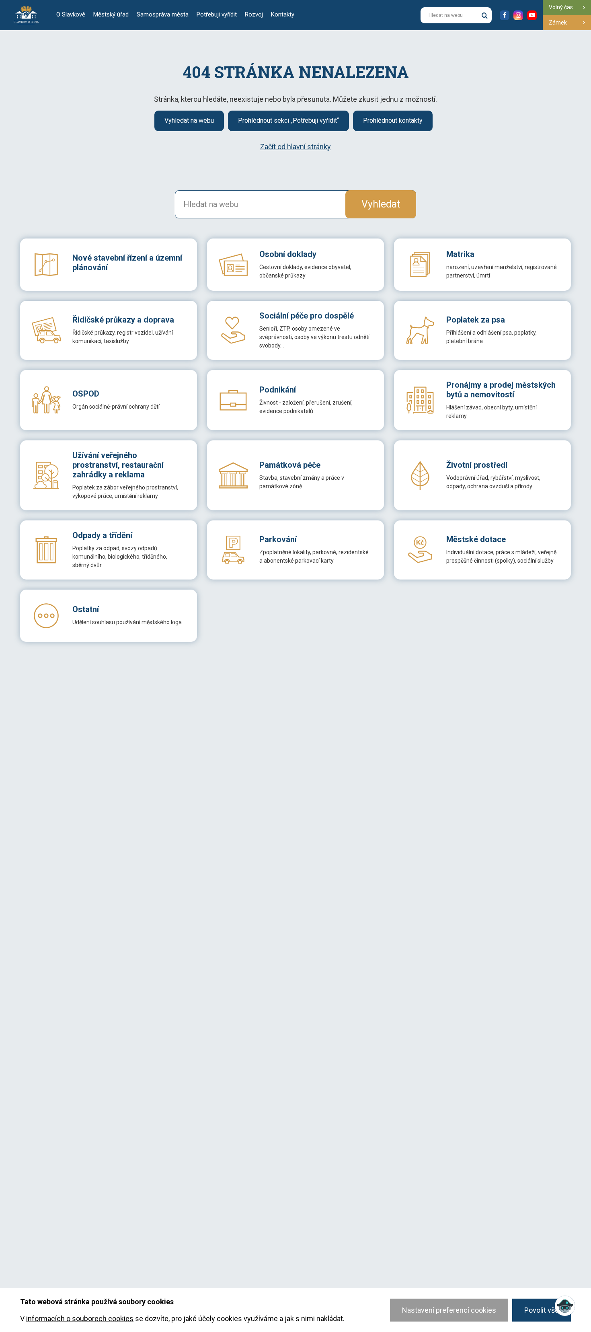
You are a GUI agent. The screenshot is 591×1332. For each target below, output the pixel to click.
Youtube (532, 15)
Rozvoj (254, 14)
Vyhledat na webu (189, 120)
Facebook (504, 15)
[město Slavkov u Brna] (26, 14)
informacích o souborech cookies (79, 1318)
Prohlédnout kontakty (393, 120)
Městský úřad (111, 14)
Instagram (518, 15)
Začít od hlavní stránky (295, 146)
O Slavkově (70, 14)
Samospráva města (163, 14)
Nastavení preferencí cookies (449, 1310)
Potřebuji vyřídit (217, 14)
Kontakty (282, 14)
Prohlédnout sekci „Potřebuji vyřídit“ (288, 120)
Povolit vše (541, 1310)
